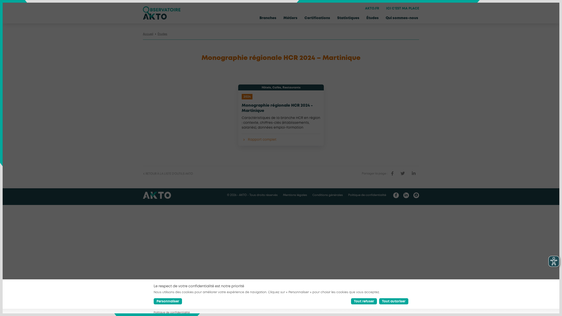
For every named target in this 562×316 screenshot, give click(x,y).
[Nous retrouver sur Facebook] (396, 195)
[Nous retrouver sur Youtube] (416, 195)
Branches (267, 18)
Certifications (317, 18)
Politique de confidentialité (367, 195)
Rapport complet (262, 139)
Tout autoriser (393, 301)
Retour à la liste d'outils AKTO (169, 174)
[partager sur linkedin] (413, 174)
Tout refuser (364, 301)
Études (372, 18)
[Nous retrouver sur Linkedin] (406, 195)
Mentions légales (295, 195)
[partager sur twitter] (402, 174)
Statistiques (348, 18)
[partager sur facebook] (392, 174)
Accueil (148, 34)
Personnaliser (168, 301)
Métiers (290, 18)
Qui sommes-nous (402, 18)
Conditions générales (327, 195)
